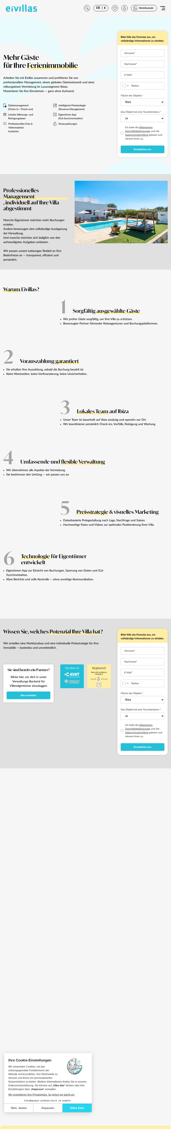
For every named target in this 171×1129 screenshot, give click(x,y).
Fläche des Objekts (132, 95)
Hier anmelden (28, 695)
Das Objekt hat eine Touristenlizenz (141, 112)
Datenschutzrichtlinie (136, 135)
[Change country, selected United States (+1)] (125, 85)
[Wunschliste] (115, 8)
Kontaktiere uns (142, 149)
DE (98, 7)
